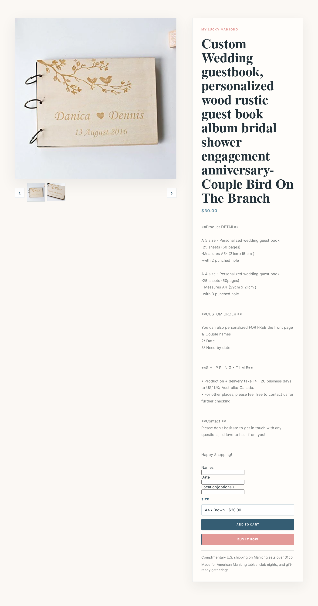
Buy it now (247, 539)
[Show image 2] (56, 192)
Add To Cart (248, 524)
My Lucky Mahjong (219, 29)
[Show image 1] (36, 192)
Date (205, 477)
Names (207, 467)
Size (205, 499)
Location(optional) (217, 487)
